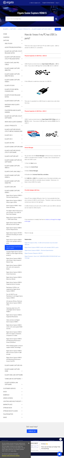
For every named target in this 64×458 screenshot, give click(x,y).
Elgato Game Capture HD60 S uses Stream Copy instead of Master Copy (14, 260)
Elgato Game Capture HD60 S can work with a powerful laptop (14, 267)
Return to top (28, 233)
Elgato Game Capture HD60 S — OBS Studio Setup (14, 218)
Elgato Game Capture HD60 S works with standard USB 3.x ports (14, 241)
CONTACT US (32, 431)
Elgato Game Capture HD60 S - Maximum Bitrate (14, 278)
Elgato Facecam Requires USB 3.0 (33, 253)
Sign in (57, 2)
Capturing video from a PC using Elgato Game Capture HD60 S (13, 309)
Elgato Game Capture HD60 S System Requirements (14, 228)
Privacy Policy (13, 450)
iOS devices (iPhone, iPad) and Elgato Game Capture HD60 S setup (14, 302)
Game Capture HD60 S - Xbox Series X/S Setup (13, 206)
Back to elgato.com (35, 2)
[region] (15, 449)
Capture (13, 29)
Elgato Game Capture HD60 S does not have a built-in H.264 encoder (14, 352)
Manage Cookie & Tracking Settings (11, 455)
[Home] (8, 3)
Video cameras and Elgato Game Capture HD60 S (13, 320)
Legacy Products (24, 29)
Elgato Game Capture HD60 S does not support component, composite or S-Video (14, 333)
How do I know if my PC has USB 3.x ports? (13, 247)
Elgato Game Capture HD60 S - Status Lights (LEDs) (14, 201)
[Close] (29, 443)
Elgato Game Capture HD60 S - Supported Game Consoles (14, 283)
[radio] (35, 446)
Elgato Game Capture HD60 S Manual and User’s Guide (14, 223)
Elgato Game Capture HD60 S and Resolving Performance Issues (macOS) (14, 359)
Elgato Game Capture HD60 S (42, 29)
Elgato (5, 29)
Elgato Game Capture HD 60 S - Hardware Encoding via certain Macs (14, 234)
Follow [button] (58, 29)
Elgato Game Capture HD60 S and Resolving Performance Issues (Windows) (14, 340)
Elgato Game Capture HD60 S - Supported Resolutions (14, 315)
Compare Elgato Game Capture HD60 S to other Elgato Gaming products (14, 253)
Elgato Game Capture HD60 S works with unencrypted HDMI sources (14, 326)
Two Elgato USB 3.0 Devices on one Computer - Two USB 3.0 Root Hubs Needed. (14, 212)
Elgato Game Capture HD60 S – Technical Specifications (14, 196)
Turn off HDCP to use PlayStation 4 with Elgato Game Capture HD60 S (14, 296)
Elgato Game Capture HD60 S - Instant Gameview (14, 273)
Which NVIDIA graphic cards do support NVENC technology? (14, 346)
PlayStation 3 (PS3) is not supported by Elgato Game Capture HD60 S (13, 289)
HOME (5, 34)
